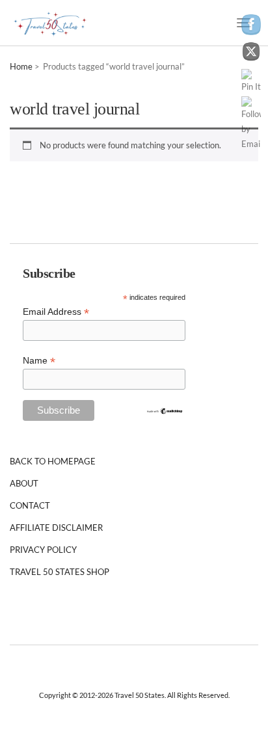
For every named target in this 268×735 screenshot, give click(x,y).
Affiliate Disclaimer (56, 527)
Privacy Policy (43, 549)
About (24, 483)
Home (21, 66)
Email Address (56, 312)
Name (39, 360)
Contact (30, 505)
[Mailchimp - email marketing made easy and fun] (164, 410)
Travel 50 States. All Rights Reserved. (172, 695)
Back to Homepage (53, 461)
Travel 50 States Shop (59, 572)
